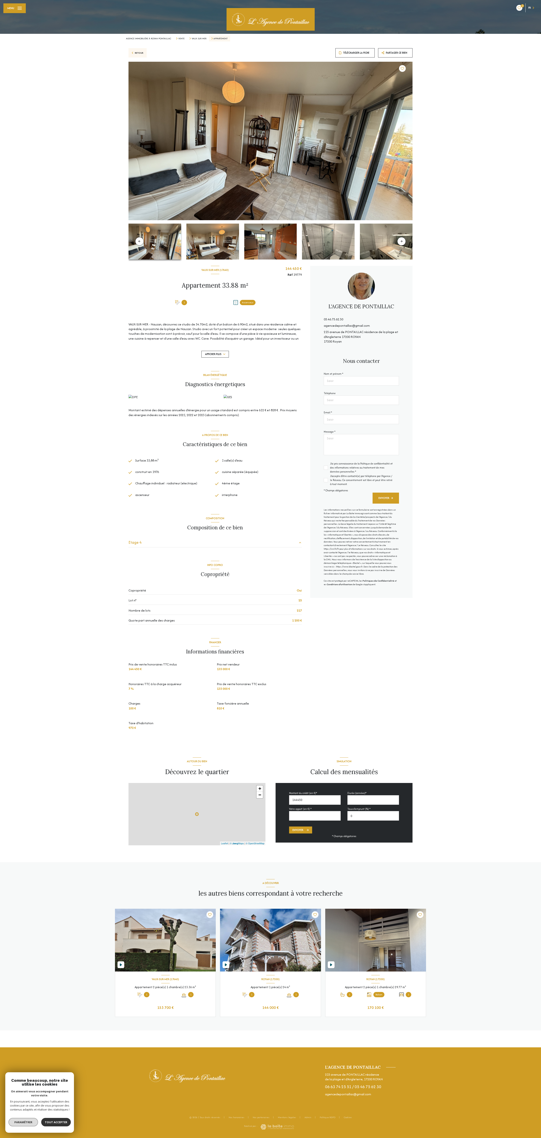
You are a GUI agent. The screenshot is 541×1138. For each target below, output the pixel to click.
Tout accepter (56, 1122)
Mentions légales (287, 1117)
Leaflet (224, 843)
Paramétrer (23, 1122)
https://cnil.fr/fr (331, 549)
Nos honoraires (236, 1117)
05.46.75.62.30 (333, 319)
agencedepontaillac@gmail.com (347, 325)
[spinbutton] (373, 816)
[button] (401, 241)
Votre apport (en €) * (300, 809)
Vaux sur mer (199, 38)
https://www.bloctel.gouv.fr (349, 566)
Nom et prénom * (333, 374)
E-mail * (328, 412)
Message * (329, 431)
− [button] (259, 795)
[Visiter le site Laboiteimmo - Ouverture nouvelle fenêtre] (277, 1127)
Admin (308, 1117)
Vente (181, 38)
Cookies (348, 1117)
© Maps (237, 843)
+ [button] (259, 788)
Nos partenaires (261, 1117)
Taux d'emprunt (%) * (358, 809)
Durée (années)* (356, 793)
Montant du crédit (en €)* (303, 793)
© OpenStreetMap (255, 843)
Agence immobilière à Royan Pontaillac (148, 38)
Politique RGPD (327, 1117)
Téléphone (330, 393)
